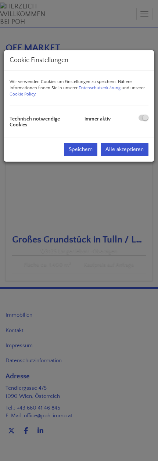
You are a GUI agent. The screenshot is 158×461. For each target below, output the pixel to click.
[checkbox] (143, 118)
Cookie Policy (22, 94)
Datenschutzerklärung (100, 88)
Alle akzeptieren (124, 149)
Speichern (81, 149)
